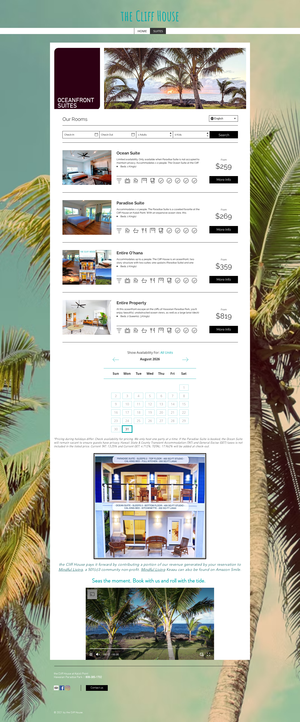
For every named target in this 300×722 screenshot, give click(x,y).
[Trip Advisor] (56, 688)
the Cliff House (150, 16)
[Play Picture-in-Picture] (201, 654)
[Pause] (91, 654)
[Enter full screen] (208, 654)
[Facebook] (62, 688)
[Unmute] (98, 654)
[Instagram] (67, 688)
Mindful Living (71, 569)
